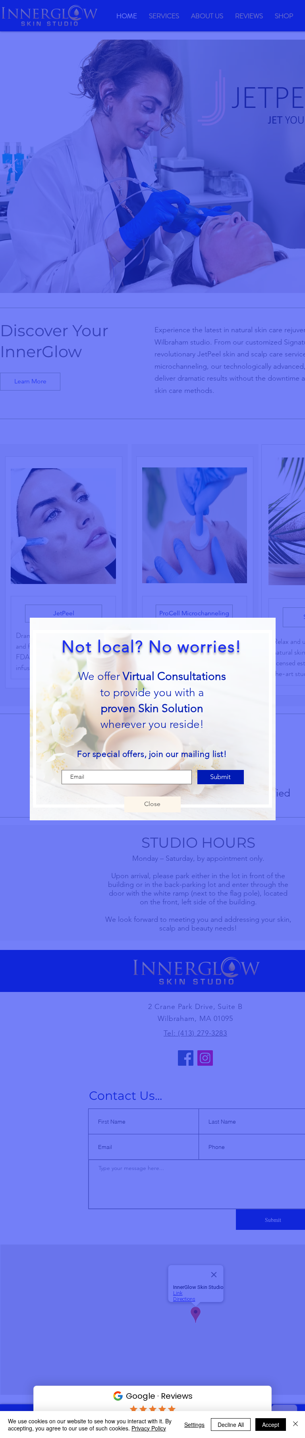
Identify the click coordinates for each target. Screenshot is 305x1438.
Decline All (231, 1424)
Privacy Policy (148, 1428)
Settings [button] (194, 1424)
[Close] (295, 1424)
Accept (270, 1424)
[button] (152, 804)
